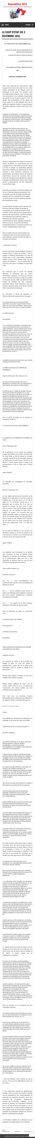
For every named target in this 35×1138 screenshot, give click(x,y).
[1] (30, 296)
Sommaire (17, 1131)
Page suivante (28, 1131)
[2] (22, 1016)
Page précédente (5, 1130)
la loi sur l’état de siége (12, 706)
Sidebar (28, 25)
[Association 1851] (17, 19)
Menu (7, 25)
